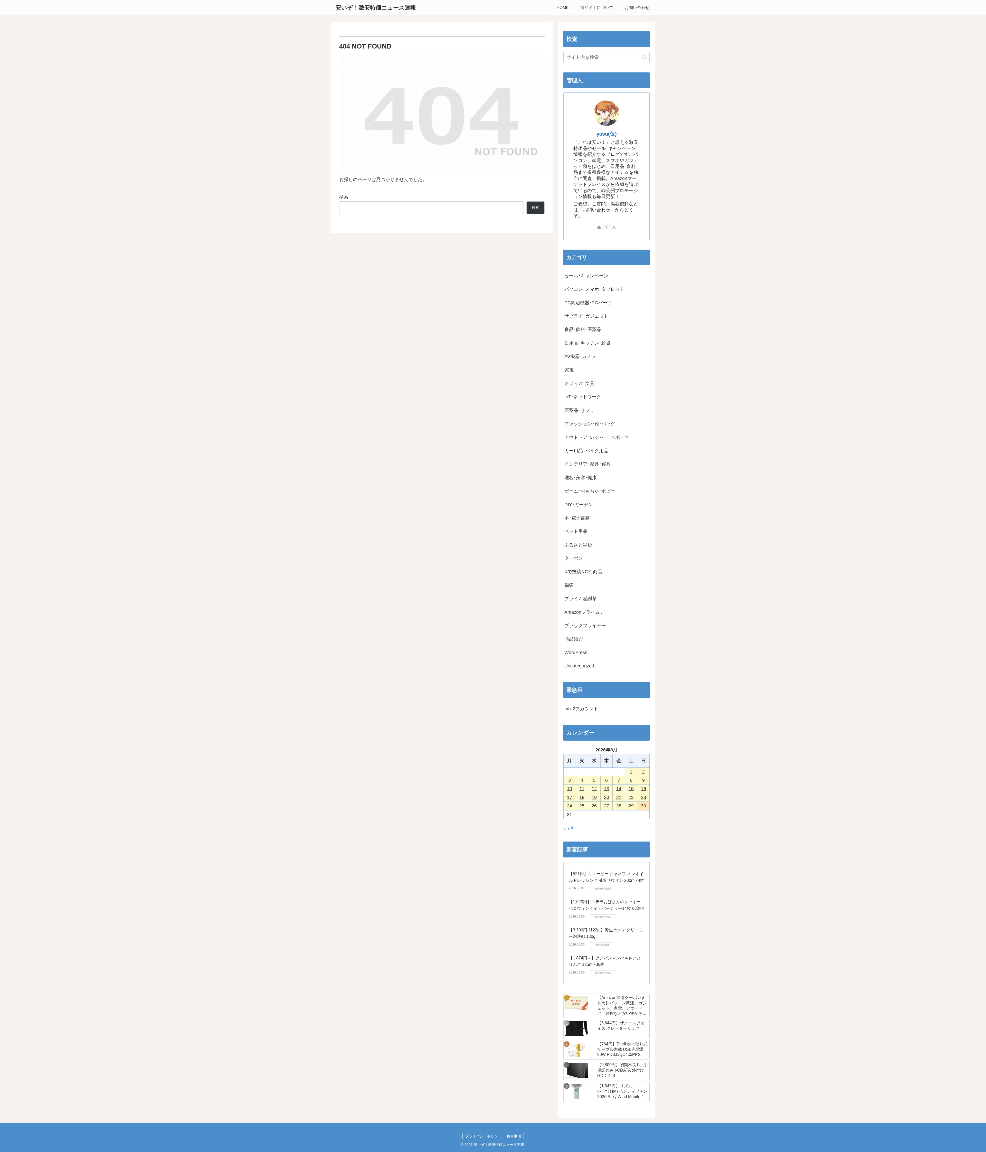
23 (643, 797)
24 (569, 805)
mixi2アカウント (581, 708)
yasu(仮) (606, 134)
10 (569, 788)
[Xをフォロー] (606, 227)
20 (606, 797)
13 (606, 788)
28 (618, 805)
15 (631, 788)
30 (643, 805)
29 (631, 805)
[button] (644, 57)
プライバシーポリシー (483, 1136)
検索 (343, 197)
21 (618, 797)
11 (582, 788)
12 (594, 788)
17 (569, 797)
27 (606, 805)
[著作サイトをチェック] (599, 227)
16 (643, 788)
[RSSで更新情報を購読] (614, 227)
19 (594, 797)
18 (581, 797)
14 (618, 788)
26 (594, 805)
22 (631, 797)
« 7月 (568, 828)
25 (581, 805)
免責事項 (514, 1136)
